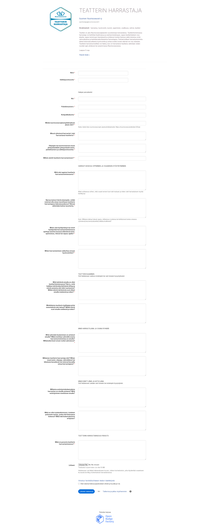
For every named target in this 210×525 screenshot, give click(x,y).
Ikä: (73, 98)
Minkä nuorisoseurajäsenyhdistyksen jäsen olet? (60, 124)
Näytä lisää (83, 55)
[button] (129, 491)
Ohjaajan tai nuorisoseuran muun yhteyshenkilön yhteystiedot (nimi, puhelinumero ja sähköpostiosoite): (60, 147)
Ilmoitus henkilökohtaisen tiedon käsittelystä (96, 481)
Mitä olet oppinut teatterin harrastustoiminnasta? (64, 173)
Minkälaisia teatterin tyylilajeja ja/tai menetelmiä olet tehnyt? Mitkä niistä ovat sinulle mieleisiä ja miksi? (60, 307)
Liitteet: (72, 465)
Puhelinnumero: (68, 107)
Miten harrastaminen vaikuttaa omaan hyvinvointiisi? (60, 252)
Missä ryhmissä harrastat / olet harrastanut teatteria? (62, 134)
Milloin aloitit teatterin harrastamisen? (59, 158)
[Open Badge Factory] (105, 519)
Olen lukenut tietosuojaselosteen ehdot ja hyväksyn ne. (100, 484)
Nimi (72, 73)
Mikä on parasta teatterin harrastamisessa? (65, 443)
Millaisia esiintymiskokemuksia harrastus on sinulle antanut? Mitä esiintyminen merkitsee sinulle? (61, 391)
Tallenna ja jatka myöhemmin (115, 491)
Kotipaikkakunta (68, 115)
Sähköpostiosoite (67, 80)
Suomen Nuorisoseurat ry (90, 18)
